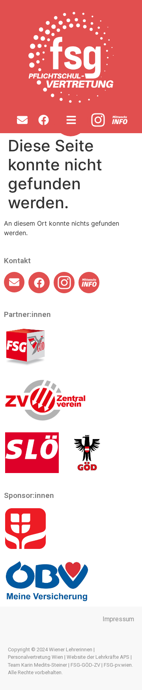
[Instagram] (98, 120)
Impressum (118, 619)
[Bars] (71, 119)
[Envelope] (22, 119)
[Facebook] (43, 119)
